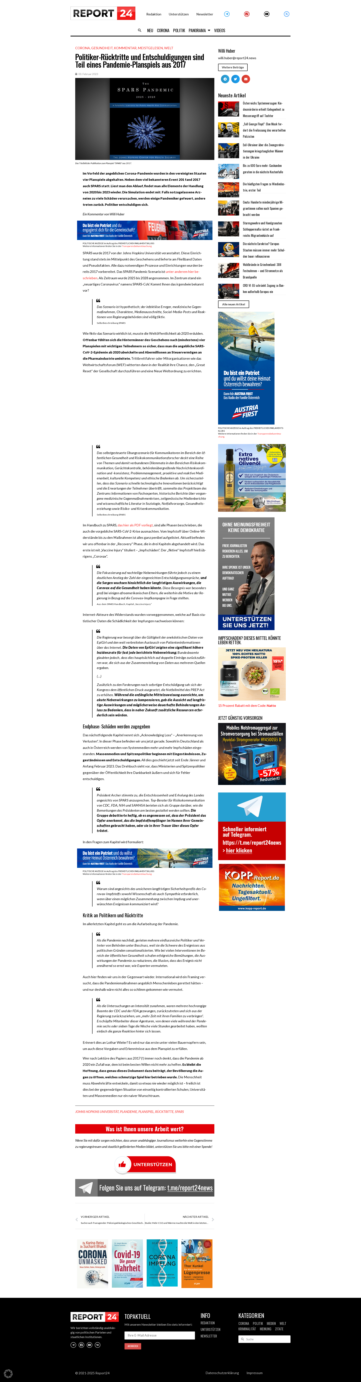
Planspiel (146, 1112)
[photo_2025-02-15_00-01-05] (252, 510)
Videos (219, 30)
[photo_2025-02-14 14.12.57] (246, 629)
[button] (139, 30)
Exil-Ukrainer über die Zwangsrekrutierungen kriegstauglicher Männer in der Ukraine (264, 151)
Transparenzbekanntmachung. (137, 246)
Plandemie (128, 1112)
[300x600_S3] (246, 423)
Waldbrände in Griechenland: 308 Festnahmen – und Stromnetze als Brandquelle (263, 270)
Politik (179, 30)
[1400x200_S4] (144, 239)
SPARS (179, 1112)
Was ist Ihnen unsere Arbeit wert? (145, 1129)
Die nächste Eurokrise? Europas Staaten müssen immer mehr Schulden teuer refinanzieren (264, 250)
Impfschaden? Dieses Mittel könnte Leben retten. (249, 640)
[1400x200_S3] (144, 867)
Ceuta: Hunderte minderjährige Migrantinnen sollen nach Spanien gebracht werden (263, 208)
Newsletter (204, 14)
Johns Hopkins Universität (97, 1112)
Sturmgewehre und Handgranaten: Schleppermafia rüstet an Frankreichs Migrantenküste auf (262, 229)
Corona (163, 30)
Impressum (254, 1373)
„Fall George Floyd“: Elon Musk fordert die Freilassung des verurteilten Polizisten (264, 130)
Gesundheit (102, 48)
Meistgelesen (150, 48)
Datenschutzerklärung (222, 1373)
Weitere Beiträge (233, 67)
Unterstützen (179, 14)
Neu (150, 30)
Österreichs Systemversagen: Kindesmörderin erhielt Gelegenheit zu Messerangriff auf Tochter (263, 109)
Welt (168, 48)
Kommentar (125, 48)
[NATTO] (252, 699)
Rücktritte (164, 1112)
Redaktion (153, 14)
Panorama (197, 30)
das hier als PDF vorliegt (135, 525)
